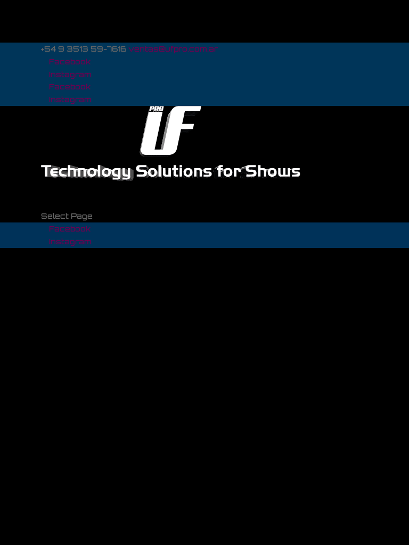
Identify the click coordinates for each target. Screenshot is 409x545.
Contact (58, 203)
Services (60, 190)
